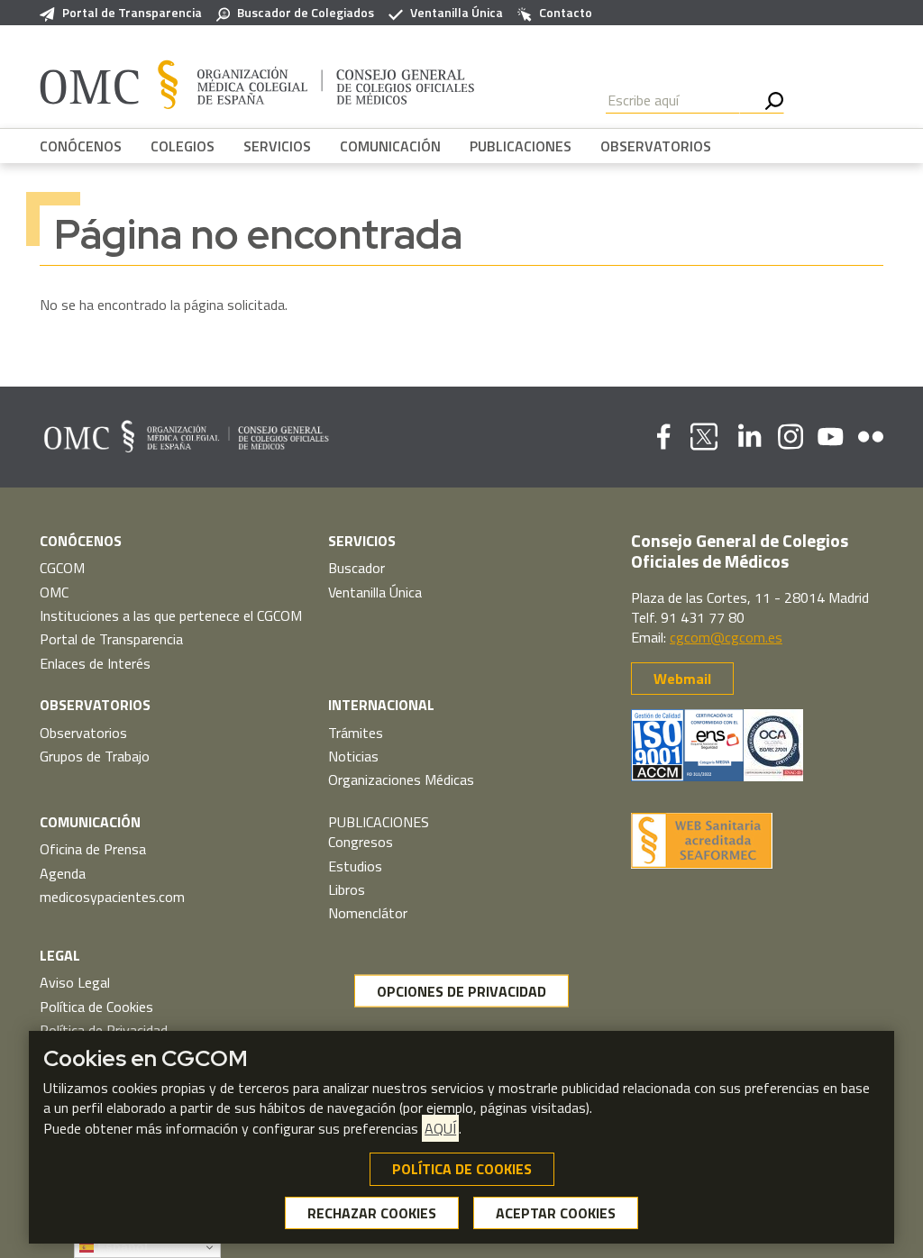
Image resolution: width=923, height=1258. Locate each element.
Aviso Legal (75, 982)
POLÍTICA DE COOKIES (462, 1169)
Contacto (565, 13)
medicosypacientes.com (112, 896)
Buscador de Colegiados (305, 13)
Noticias (353, 756)
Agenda (63, 873)
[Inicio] (257, 84)
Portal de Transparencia (132, 13)
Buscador (356, 568)
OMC (54, 592)
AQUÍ (440, 1128)
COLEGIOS (183, 146)
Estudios (355, 866)
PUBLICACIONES (520, 146)
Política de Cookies (96, 1006)
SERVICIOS (277, 146)
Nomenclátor (367, 913)
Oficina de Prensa (93, 849)
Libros (346, 889)
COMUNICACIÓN (390, 146)
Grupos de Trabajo (95, 756)
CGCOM (62, 568)
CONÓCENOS (81, 146)
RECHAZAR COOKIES (371, 1213)
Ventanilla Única (456, 13)
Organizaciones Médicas (401, 779)
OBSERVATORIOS (655, 146)
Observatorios (83, 732)
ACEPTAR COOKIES (556, 1213)
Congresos (360, 841)
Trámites (355, 732)
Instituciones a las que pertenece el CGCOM (171, 615)
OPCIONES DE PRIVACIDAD (461, 991)
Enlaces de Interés (95, 663)
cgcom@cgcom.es (726, 637)
